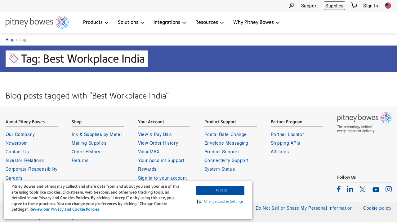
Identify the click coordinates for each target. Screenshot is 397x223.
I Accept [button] (220, 190)
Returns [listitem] (80, 160)
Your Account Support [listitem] (161, 160)
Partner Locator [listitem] (287, 134)
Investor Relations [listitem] (25, 160)
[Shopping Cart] (354, 5)
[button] (220, 202)
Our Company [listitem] (20, 134)
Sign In (370, 5)
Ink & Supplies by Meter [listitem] (97, 134)
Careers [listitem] (14, 178)
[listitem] (339, 189)
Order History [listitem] (86, 151)
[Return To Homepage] (37, 23)
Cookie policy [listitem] (377, 208)
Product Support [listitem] (221, 151)
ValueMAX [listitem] (148, 151)
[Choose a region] (388, 5)
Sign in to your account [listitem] (162, 178)
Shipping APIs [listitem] (285, 143)
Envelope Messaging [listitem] (226, 143)
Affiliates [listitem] (280, 151)
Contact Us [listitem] (17, 151)
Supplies (334, 5)
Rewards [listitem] (147, 169)
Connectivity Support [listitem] (226, 160)
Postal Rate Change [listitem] (225, 134)
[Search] (291, 5)
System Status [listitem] (219, 169)
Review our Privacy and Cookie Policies (64, 209)
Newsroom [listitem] (17, 143)
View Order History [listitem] (158, 143)
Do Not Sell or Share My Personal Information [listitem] (304, 208)
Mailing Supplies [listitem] (89, 143)
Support (309, 5)
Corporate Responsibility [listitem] (32, 169)
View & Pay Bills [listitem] (155, 134)
